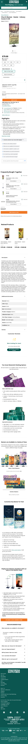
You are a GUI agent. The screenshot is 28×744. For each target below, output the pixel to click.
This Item (25, 175)
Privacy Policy (4, 695)
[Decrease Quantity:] (3, 97)
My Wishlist (3, 676)
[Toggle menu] (2, 2)
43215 (8, 104)
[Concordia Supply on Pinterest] (17, 712)
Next (27, 239)
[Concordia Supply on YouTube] (24, 712)
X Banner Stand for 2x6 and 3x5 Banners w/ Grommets (12, 196)
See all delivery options (6, 105)
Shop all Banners (4, 15)
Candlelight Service (5, 704)
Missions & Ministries (5, 689)
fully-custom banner (16, 550)
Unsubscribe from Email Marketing (8, 694)
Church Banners (4, 706)
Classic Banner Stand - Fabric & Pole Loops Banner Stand (12, 186)
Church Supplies (4, 701)
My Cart (2, 675)
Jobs (2, 681)
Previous (1, 239)
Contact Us (3, 678)
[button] (14, 257)
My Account (3, 673)
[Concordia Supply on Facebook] (4, 712)
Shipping (2, 691)
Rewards (3, 697)
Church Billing (4, 684)
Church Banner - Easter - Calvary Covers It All (12, 178)
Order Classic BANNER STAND (14, 620)
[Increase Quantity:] (8, 97)
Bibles (2, 707)
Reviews (3, 685)
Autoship (3, 682)
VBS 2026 (3, 708)
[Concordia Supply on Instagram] (10, 712)
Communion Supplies (5, 703)
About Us (3, 688)
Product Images (14, 52)
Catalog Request (4, 679)
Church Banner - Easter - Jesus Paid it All (6, 242)
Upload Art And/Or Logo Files (9, 84)
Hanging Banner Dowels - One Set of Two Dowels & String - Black (13, 202)
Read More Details (6, 136)
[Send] (25, 161)
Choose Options (13, 181)
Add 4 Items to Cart (14, 212)
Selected (25, 183)
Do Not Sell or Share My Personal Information (11, 700)
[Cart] (26, 1)
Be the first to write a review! (14, 350)
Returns (2, 692)
